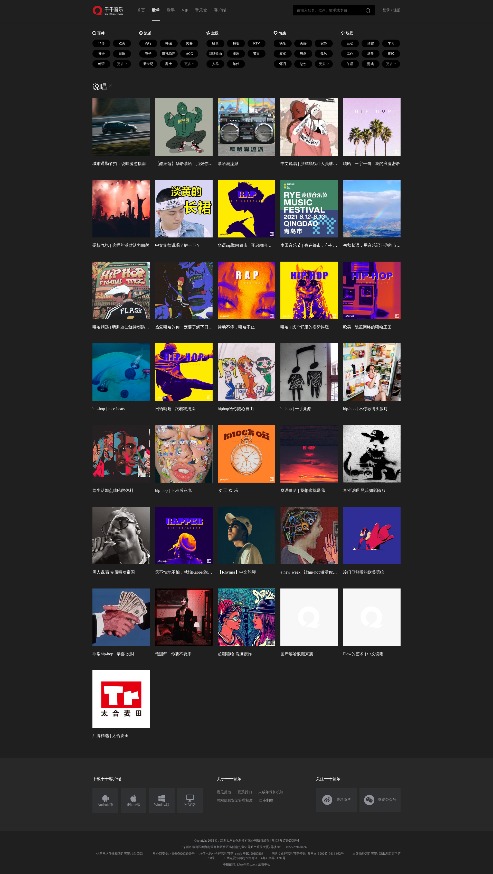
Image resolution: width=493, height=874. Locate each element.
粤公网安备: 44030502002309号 (174, 853)
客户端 (220, 10)
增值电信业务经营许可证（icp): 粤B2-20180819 (231, 853)
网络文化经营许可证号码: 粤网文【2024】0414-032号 (308, 853)
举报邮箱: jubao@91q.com (240, 864)
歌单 (156, 10)
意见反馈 (224, 792)
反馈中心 (264, 864)
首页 (141, 10)
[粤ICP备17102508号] (284, 840)
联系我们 (245, 792)
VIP (185, 10)
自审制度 (266, 800)
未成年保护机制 (270, 792)
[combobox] (334, 10)
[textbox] (334, 10)
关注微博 (336, 800)
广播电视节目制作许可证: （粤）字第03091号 (255, 858)
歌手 (171, 10)
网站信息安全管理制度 (235, 800)
